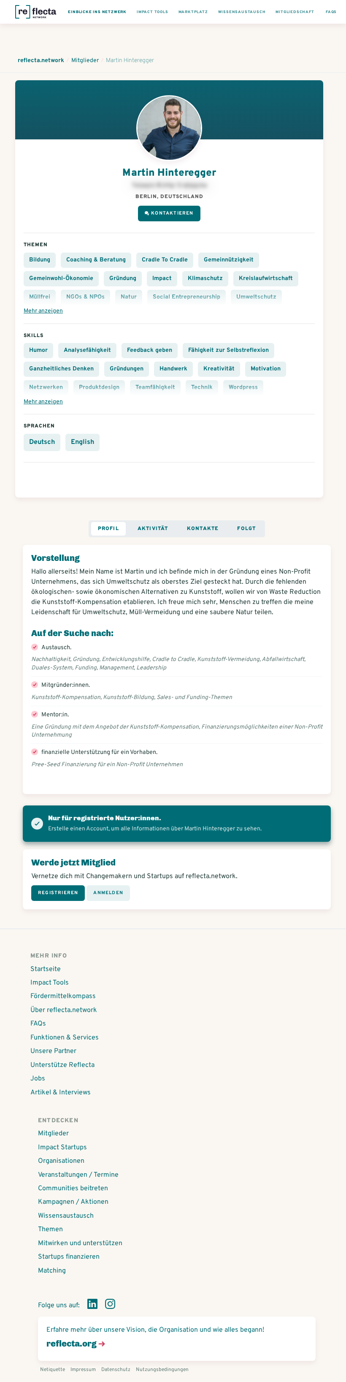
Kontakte (203, 528)
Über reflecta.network (63, 1010)
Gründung (122, 278)
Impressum (83, 1369)
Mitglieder (53, 1133)
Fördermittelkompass (63, 996)
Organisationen (61, 1161)
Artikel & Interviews (60, 1092)
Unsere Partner (53, 1051)
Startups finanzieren (69, 1257)
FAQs (38, 1024)
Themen (50, 1229)
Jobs (37, 1079)
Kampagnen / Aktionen (73, 1202)
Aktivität (153, 528)
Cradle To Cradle (165, 260)
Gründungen (126, 369)
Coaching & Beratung (96, 260)
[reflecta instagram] (110, 1305)
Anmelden (108, 893)
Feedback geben (149, 350)
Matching (52, 1271)
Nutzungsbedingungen (162, 1369)
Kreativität (219, 369)
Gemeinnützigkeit (229, 260)
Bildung (39, 260)
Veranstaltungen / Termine (78, 1175)
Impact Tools (49, 983)
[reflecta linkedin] (92, 1305)
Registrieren (58, 893)
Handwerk (173, 369)
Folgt (246, 528)
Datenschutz (115, 1369)
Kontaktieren (172, 213)
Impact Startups (62, 1147)
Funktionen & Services (64, 1038)
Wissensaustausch (66, 1216)
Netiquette (52, 1369)
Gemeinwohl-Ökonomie (61, 278)
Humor (38, 350)
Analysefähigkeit (87, 350)
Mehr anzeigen (43, 311)
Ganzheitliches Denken (61, 369)
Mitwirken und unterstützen (80, 1243)
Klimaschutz (205, 278)
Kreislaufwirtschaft (266, 278)
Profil (108, 528)
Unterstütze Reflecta (62, 1065)
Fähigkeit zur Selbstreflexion (228, 350)
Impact (162, 278)
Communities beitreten (73, 1188)
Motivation (266, 369)
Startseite (45, 969)
